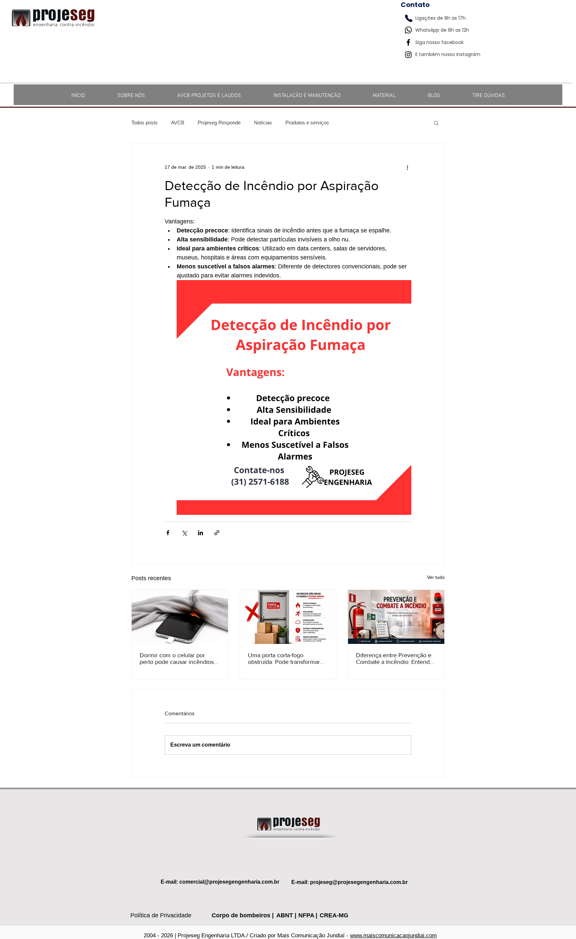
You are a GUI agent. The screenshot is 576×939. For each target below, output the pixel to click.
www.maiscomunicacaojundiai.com (393, 935)
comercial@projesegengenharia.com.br (229, 882)
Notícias (263, 122)
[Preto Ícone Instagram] (408, 54)
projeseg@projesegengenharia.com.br (359, 882)
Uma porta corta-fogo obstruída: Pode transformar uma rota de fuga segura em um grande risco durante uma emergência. (286, 658)
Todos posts (144, 122)
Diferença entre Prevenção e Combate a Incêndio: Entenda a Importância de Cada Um (394, 658)
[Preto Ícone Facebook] (408, 42)
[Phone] (408, 18)
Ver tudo (436, 577)
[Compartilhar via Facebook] (168, 533)
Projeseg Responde (219, 122)
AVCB (177, 122)
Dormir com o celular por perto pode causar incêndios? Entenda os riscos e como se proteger (178, 658)
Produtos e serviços (307, 122)
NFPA (307, 915)
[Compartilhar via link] (217, 533)
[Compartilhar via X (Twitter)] (184, 533)
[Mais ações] (407, 167)
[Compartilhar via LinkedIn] (200, 533)
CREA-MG (334, 915)
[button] (436, 122)
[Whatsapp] (408, 30)
